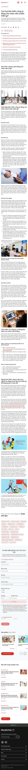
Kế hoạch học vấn (14, 531)
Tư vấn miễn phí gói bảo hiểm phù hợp (10, 49)
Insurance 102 (12, 542)
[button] (22, 2)
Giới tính (3, 575)
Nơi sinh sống (4, 581)
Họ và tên (3, 562)
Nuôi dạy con (21, 526)
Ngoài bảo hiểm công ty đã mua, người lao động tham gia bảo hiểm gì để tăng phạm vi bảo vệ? (14, 44)
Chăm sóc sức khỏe (15, 521)
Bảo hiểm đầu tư (18, 539)
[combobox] (14, 577)
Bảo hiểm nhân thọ (8, 30)
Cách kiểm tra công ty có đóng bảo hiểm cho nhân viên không (14, 40)
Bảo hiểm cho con (14, 537)
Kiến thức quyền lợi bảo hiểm (7, 539)
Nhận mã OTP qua (5, 588)
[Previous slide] (21, 653)
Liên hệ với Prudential (7, 495)
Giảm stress (11, 529)
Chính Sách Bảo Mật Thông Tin (17, 606)
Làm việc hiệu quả (13, 526)
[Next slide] (25, 653)
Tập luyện (4, 524)
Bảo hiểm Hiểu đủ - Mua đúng (17, 534)
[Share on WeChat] (8, 27)
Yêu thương (4, 529)
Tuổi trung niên (5, 526)
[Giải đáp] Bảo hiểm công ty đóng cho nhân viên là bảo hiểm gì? (14, 38)
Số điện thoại (14, 595)
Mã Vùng (3, 595)
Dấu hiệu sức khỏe (5, 521)
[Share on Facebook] (13, 27)
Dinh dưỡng (23, 521)
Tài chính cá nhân (5, 531)
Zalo (3, 590)
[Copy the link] (18, 27)
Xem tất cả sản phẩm (7, 653)
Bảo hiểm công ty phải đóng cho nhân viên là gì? (12, 35)
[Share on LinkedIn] (11, 27)
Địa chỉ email (4, 568)
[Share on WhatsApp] (16, 27)
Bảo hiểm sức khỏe (5, 537)
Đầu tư (17, 529)
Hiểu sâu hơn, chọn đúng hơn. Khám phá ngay (11, 47)
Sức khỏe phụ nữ (20, 524)
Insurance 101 (4, 542)
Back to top (13, 725)
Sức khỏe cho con (11, 524)
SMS (4, 592)
